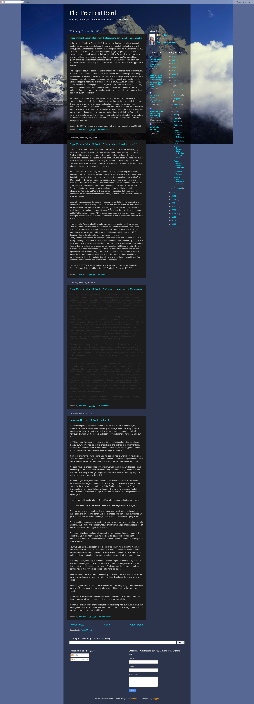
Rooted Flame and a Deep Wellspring (156, 113)
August (177, 104)
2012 (174, 210)
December (178, 84)
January (177, 188)
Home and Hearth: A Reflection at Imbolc (90, 420)
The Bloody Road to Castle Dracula (156, 64)
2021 (174, 70)
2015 (174, 200)
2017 (174, 193)
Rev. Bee (163, 35)
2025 (174, 56)
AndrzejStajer (135, 699)
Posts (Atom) (86, 630)
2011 (174, 214)
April (176, 118)
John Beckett (156, 60)
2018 (174, 81)
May (176, 115)
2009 (174, 220)
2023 (174, 63)
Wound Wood (155, 118)
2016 (174, 196)
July (176, 108)
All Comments (79, 660)
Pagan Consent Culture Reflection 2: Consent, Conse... (178, 167)
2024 (174, 60)
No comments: (104, 130)
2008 (174, 224)
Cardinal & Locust (155, 128)
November (178, 90)
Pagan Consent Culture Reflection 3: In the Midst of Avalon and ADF (103, 144)
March (177, 122)
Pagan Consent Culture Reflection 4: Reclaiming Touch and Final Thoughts (106, 37)
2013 (174, 207)
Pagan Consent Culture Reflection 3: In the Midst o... (178, 152)
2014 (174, 203)
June (176, 111)
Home (107, 624)
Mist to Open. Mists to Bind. (156, 77)
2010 (174, 217)
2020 (174, 74)
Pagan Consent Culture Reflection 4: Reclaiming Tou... (178, 136)
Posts (75, 655)
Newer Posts (76, 624)
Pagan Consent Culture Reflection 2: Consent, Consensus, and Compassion (106, 289)
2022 (174, 67)
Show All (162, 137)
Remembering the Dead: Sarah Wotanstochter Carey (156, 83)
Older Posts (137, 624)
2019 (174, 77)
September (178, 99)
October (177, 95)
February (178, 125)
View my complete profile (167, 42)
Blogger (156, 699)
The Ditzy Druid (154, 97)
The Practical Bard (92, 12)
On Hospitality (155, 131)
